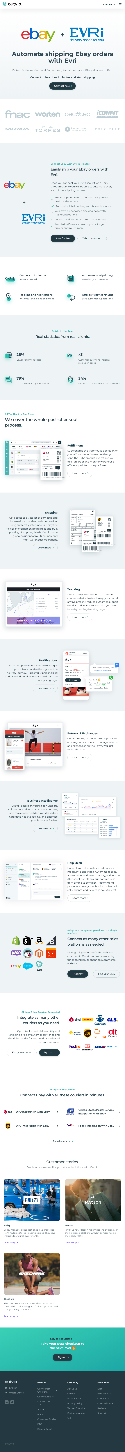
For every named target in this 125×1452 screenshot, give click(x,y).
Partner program (76, 1413)
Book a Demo (44, 1429)
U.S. (69, 1418)
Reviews (101, 1408)
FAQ (39, 1424)
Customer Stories (46, 1419)
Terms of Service (76, 1408)
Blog (100, 1388)
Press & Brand (74, 1398)
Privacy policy (74, 1403)
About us (72, 1388)
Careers (71, 1393)
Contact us (109, 4)
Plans (40, 1414)
